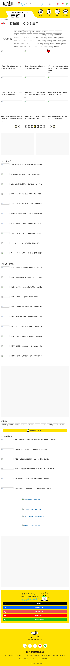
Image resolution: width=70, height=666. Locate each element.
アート (16, 34)
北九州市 (11, 424)
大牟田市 (32, 40)
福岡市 (58, 43)
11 (29, 126)
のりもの (45, 31)
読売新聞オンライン (59, 655)
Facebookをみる (39, 607)
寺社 (55, 40)
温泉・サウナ (30, 43)
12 (32, 126)
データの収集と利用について (44, 658)
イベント (23, 34)
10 (25, 126)
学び (39, 40)
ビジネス (50, 34)
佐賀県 (50, 37)
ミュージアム (18, 37)
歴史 (23, 43)
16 (44, 126)
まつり (51, 31)
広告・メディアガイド (32, 655)
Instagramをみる (39, 611)
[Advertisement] (17, 144)
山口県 (56, 424)
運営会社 (21, 658)
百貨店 (52, 43)
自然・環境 (23, 46)
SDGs (20, 31)
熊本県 (46, 43)
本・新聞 (17, 43)
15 (41, 126)
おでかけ (27, 31)
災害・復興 (39, 43)
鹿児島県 (57, 46)
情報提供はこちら (35, 430)
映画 (65, 40)
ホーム (3, 19)
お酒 (33, 31)
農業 (36, 46)
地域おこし (62, 37)
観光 (30, 46)
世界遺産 (26, 37)
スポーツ (43, 34)
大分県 (25, 40)
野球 (41, 46)
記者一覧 (20, 655)
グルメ (36, 34)
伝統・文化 (43, 37)
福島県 (16, 46)
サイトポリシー (33, 658)
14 (38, 126)
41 (50, 126)
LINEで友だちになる (39, 619)
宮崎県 (49, 40)
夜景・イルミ (18, 40)
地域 (56, 37)
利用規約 (26, 658)
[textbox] (32, 4)
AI (15, 31)
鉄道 (46, 46)
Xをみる (39, 603)
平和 (60, 40)
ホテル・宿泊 (58, 34)
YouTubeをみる (39, 615)
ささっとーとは (10, 655)
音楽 (51, 46)
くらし (38, 31)
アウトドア (59, 31)
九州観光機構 (35, 37)
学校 (44, 40)
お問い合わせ (46, 655)
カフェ (30, 34)
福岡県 (64, 43)
